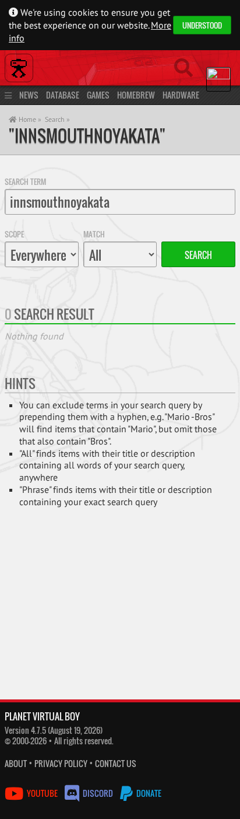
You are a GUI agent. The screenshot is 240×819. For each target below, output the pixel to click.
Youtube (42, 793)
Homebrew (136, 95)
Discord (98, 793)
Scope (14, 234)
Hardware (181, 95)
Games (98, 95)
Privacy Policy (60, 763)
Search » (57, 119)
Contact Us (115, 763)
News (28, 95)
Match (94, 234)
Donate (148, 793)
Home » (29, 119)
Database (62, 95)
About (16, 763)
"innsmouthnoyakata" (87, 136)
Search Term (25, 181)
